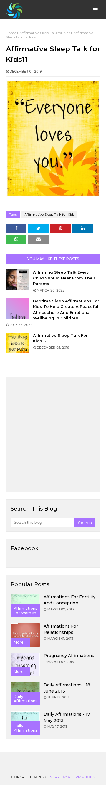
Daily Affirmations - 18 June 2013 (67, 688)
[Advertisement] (53, 434)
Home (11, 33)
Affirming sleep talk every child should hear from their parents (64, 278)
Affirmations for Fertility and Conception (69, 600)
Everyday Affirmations (71, 777)
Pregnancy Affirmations (69, 655)
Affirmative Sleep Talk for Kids (45, 33)
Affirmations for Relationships (61, 629)
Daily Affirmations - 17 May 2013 (67, 717)
